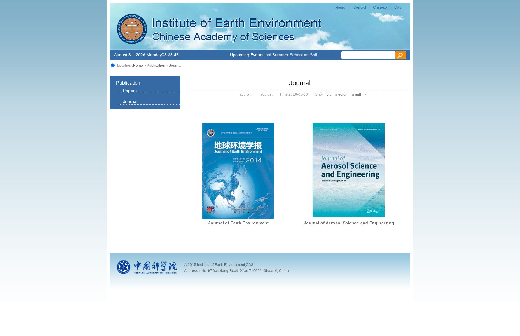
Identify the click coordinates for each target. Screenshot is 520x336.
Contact (359, 7)
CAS (398, 7)
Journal (175, 65)
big (329, 94)
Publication (156, 65)
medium (341, 94)
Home (340, 7)
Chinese (380, 7)
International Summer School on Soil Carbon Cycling (295, 54)
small (356, 94)
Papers (130, 90)
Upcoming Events (246, 54)
